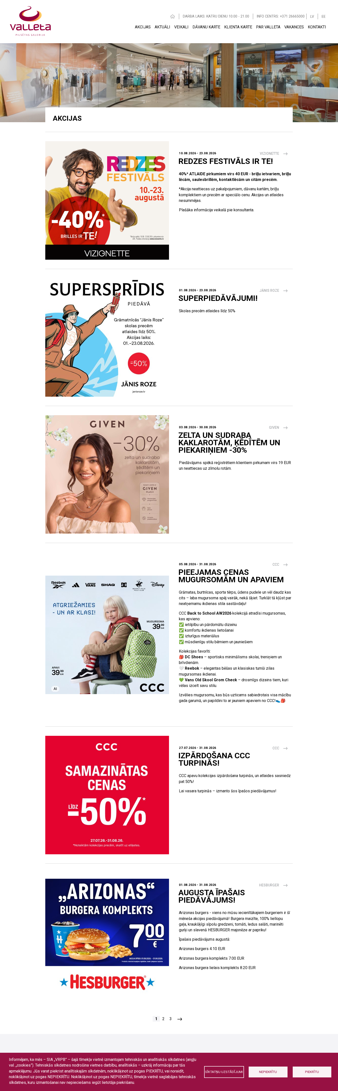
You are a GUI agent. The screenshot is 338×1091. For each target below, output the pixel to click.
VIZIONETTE (269, 154)
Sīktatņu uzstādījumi (224, 1072)
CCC (275, 564)
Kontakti (317, 27)
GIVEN (274, 427)
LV (312, 17)
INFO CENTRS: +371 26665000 (281, 16)
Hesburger (269, 885)
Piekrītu (312, 1072)
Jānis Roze (269, 290)
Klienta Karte (238, 27)
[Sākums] (30, 20)
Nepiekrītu (268, 1072)
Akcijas (143, 27)
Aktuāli (162, 27)
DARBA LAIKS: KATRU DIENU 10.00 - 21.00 (216, 16)
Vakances (294, 27)
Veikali (181, 27)
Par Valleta (268, 27)
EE (324, 17)
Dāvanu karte (206, 27)
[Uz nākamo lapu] (179, 1019)
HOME (172, 16)
